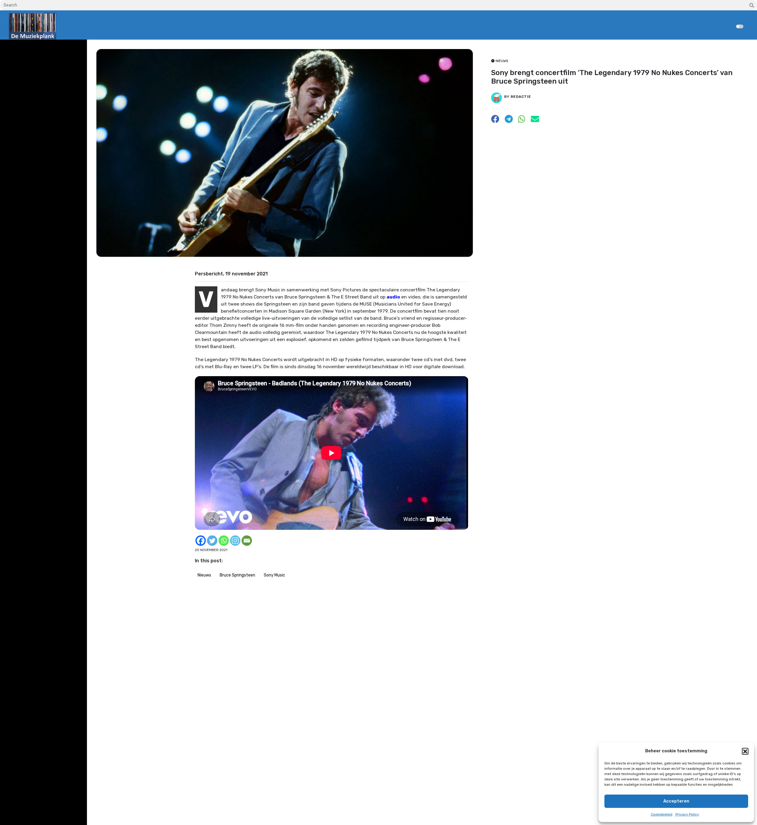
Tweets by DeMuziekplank (34, 48)
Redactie (521, 97)
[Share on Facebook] (495, 120)
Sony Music (274, 575)
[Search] (751, 5)
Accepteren (676, 801)
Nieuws (204, 575)
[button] (745, 751)
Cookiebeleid (661, 814)
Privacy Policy (687, 814)
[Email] (247, 540)
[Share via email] (535, 120)
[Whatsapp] (224, 540)
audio (393, 297)
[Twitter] (212, 540)
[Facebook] (200, 540)
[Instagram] (235, 540)
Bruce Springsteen (237, 575)
